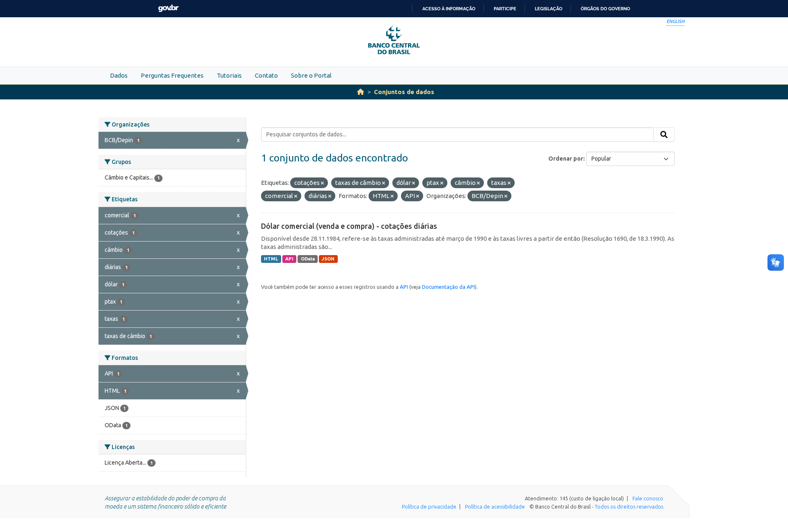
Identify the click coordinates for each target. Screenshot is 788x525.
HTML (271, 258)
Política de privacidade (429, 506)
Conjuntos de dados (404, 91)
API (289, 258)
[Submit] (664, 134)
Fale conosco (647, 498)
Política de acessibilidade (495, 506)
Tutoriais (229, 75)
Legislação (548, 9)
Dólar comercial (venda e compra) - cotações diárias (349, 226)
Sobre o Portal (311, 75)
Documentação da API (448, 287)
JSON (328, 258)
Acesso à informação (448, 9)
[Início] (360, 91)
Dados (119, 75)
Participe (505, 9)
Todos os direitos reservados (629, 506)
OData (308, 258)
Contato (266, 75)
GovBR (168, 8)
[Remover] (322, 183)
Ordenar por (565, 158)
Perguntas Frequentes (172, 75)
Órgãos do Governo (605, 9)
